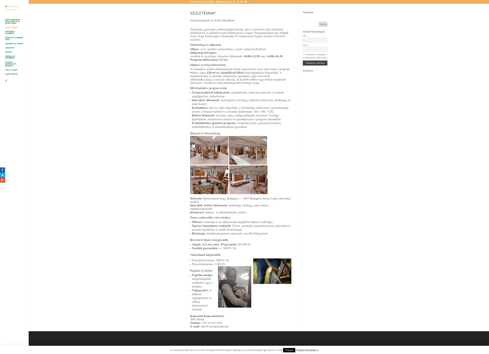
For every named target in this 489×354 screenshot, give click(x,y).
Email (305, 45)
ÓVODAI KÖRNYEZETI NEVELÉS (11, 64)
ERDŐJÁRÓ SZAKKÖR (10, 33)
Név (304, 35)
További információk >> (307, 350)
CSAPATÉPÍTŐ (11, 74)
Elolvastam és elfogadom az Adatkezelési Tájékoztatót (315, 56)
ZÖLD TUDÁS (11, 70)
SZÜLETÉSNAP (11, 27)
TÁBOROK (9, 48)
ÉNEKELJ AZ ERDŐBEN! (10, 57)
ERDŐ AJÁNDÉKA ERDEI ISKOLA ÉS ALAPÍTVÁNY (12, 21)
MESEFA (8, 52)
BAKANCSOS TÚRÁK (14, 44)
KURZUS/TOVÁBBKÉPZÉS (14, 39)
